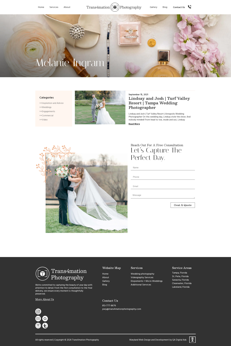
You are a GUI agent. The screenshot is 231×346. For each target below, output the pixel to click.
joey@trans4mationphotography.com (121, 309)
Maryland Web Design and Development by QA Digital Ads (157, 340)
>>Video (43, 119)
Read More (134, 124)
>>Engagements (47, 111)
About (67, 7)
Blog (165, 7)
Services (53, 7)
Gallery (153, 7)
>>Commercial (46, 115)
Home (41, 7)
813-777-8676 (109, 305)
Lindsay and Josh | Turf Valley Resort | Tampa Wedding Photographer (159, 103)
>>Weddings (45, 107)
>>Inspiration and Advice (51, 103)
